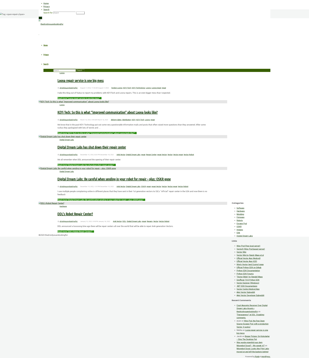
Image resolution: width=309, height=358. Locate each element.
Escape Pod (242, 223)
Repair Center (151, 155)
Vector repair (178, 155)
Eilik (238, 233)
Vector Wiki (241, 252)
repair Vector (162, 155)
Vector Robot (189, 155)
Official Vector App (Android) (248, 258)
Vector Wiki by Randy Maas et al (250, 255)
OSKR (143, 186)
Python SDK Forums (245, 274)
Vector (170, 155)
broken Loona (117, 88)
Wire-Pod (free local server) (248, 246)
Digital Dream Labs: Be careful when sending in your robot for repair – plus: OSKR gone (114, 179)
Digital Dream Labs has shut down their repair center (91, 147)
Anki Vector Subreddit (246, 292)
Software (240, 208)
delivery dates (116, 120)
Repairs (150, 221)
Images (240, 230)
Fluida (256, 357)
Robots (240, 220)
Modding (240, 214)
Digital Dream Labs (67, 140)
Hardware (63, 206)
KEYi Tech (127, 88)
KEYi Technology (138, 88)
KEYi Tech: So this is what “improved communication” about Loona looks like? (107, 112)
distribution (126, 120)
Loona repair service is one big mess (80, 80)
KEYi (133, 120)
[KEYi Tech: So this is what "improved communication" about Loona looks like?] (74, 102)
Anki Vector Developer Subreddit (250, 295)
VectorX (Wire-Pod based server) (251, 249)
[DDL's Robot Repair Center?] (51, 203)
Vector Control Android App (248, 289)
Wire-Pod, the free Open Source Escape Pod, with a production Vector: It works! (252, 324)
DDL (124, 221)
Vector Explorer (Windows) (248, 283)
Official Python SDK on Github (249, 267)
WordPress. (265, 357)
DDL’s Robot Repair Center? (75, 214)
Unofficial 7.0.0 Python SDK (248, 280)
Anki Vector (121, 155)
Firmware (240, 217)
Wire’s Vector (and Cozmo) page (250, 264)
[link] (46, 9)
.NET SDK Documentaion (247, 286)
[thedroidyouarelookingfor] (51, 24)
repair (164, 88)
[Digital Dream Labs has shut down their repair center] (62, 136)
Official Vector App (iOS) (247, 261)
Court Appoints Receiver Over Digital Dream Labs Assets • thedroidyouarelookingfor (252, 308)
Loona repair (156, 88)
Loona (62, 73)
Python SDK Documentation (248, 271)
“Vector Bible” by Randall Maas (250, 277)
